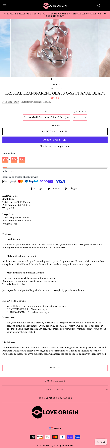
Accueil (54, 85)
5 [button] (59, 79)
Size (46, 112)
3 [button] (54, 79)
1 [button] (49, 79)
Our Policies (55, 389)
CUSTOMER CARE (55, 381)
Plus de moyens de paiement (55, 146)
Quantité (80, 112)
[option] (55, 15)
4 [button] (56, 79)
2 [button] (51, 79)
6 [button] (61, 79)
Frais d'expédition (10, 102)
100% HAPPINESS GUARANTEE (55, 398)
